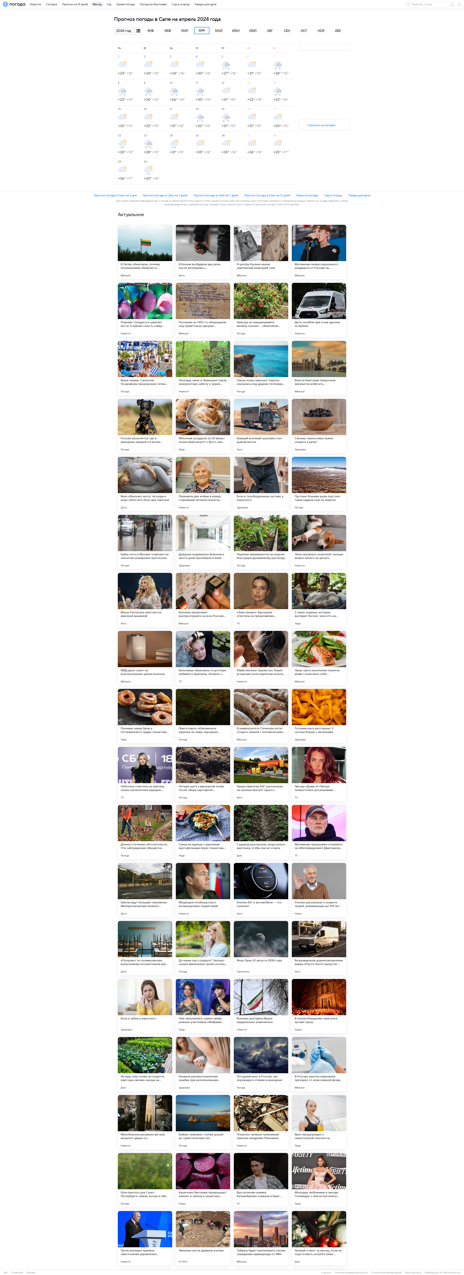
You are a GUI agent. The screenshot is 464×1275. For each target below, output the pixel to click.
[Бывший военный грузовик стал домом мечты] (261, 426)
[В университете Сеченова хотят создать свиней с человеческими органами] (261, 716)
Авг (270, 30)
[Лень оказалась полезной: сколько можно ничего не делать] (319, 542)
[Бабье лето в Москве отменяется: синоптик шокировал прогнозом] (145, 542)
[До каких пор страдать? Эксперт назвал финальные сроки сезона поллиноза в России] (203, 948)
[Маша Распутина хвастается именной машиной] (145, 600)
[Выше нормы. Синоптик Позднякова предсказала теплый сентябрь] (145, 368)
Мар (184, 30)
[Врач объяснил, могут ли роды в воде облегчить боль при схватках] (145, 484)
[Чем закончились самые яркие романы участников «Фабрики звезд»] (203, 1006)
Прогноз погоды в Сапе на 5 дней (165, 195)
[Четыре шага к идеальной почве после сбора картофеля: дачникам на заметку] (203, 774)
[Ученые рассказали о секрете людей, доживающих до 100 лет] (319, 890)
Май (219, 30)
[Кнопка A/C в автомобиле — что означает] (261, 890)
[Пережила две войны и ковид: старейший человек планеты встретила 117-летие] (203, 484)
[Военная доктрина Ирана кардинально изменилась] (261, 1006)
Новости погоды (307, 195)
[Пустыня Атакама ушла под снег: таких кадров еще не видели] (319, 484)
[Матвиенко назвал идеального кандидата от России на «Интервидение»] (319, 252)
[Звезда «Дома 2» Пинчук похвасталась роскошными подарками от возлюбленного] (319, 774)
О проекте (326, 1272)
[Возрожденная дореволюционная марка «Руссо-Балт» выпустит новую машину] (319, 948)
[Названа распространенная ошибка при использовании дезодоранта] (203, 1064)
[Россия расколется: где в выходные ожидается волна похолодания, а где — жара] (145, 426)
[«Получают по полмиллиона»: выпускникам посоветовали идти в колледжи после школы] (145, 948)
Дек (338, 30)
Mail (6, 1272)
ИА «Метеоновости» (450, 1272)
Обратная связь (413, 1272)
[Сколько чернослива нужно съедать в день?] (319, 426)
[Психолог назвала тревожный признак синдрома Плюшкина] (261, 1122)
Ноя (321, 30)
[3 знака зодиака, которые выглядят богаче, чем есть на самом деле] (319, 600)
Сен (287, 30)
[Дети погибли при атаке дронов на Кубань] (319, 310)
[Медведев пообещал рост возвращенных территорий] (203, 890)
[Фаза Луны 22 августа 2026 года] (261, 948)
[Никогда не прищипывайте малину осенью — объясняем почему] (261, 310)
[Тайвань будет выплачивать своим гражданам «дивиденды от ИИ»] (261, 1238)
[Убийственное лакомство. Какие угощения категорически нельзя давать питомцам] (261, 658)
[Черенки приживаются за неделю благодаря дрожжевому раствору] (261, 542)
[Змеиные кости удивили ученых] (203, 1238)
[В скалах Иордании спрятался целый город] (319, 1006)
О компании (17, 1272)
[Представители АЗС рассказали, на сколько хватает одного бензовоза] (261, 774)
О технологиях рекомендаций (386, 1272)
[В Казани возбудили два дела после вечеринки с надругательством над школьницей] (203, 252)
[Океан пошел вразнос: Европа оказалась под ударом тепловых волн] (261, 368)
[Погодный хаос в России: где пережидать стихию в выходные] (261, 1064)
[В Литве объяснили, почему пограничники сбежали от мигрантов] (145, 252)
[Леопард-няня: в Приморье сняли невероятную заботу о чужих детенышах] (203, 368)
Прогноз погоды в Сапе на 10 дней (267, 195)
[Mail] (5, 4)
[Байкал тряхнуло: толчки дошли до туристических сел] (203, 1122)
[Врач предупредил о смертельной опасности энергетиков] (319, 1122)
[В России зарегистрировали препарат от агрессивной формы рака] (319, 1064)
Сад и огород (333, 195)
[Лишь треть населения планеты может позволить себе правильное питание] (319, 658)
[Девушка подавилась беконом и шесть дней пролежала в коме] (203, 542)
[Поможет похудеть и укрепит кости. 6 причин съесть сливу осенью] (145, 310)
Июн (236, 30)
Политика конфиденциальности (351, 1272)
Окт (304, 30)
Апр (202, 30)
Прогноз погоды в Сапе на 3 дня (115, 195)
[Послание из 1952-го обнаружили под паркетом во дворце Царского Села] (203, 310)
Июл (253, 30)
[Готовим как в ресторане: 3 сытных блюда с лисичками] (319, 716)
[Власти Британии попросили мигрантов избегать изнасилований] (319, 368)
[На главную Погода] (16, 4)
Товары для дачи (359, 195)
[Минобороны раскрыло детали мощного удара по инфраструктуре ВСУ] (145, 1122)
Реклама (30, 1272)
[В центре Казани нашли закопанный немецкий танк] (261, 252)
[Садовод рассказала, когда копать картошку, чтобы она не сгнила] (261, 832)
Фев (168, 30)
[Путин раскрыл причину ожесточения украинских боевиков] (145, 1238)
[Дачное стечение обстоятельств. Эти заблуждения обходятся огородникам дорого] (145, 832)
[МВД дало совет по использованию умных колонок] (145, 658)
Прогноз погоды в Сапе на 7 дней (216, 195)
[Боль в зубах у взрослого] (145, 1006)
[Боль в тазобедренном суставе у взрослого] (261, 484)
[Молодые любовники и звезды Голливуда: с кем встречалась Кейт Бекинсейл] (319, 1180)
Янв (151, 30)
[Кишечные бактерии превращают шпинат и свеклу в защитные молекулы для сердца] (203, 1180)
